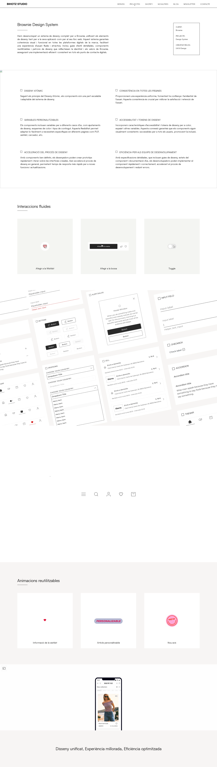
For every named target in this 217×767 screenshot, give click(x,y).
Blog (176, 4)
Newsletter (189, 4)
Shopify (149, 4)
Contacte (205, 4)
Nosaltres (163, 4)
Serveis (121, 4)
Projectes (135, 4)
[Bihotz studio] (17, 4)
